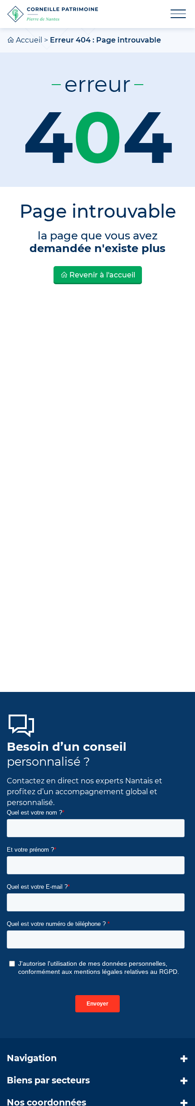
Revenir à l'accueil (101, 275)
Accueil (29, 40)
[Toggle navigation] (173, 14)
